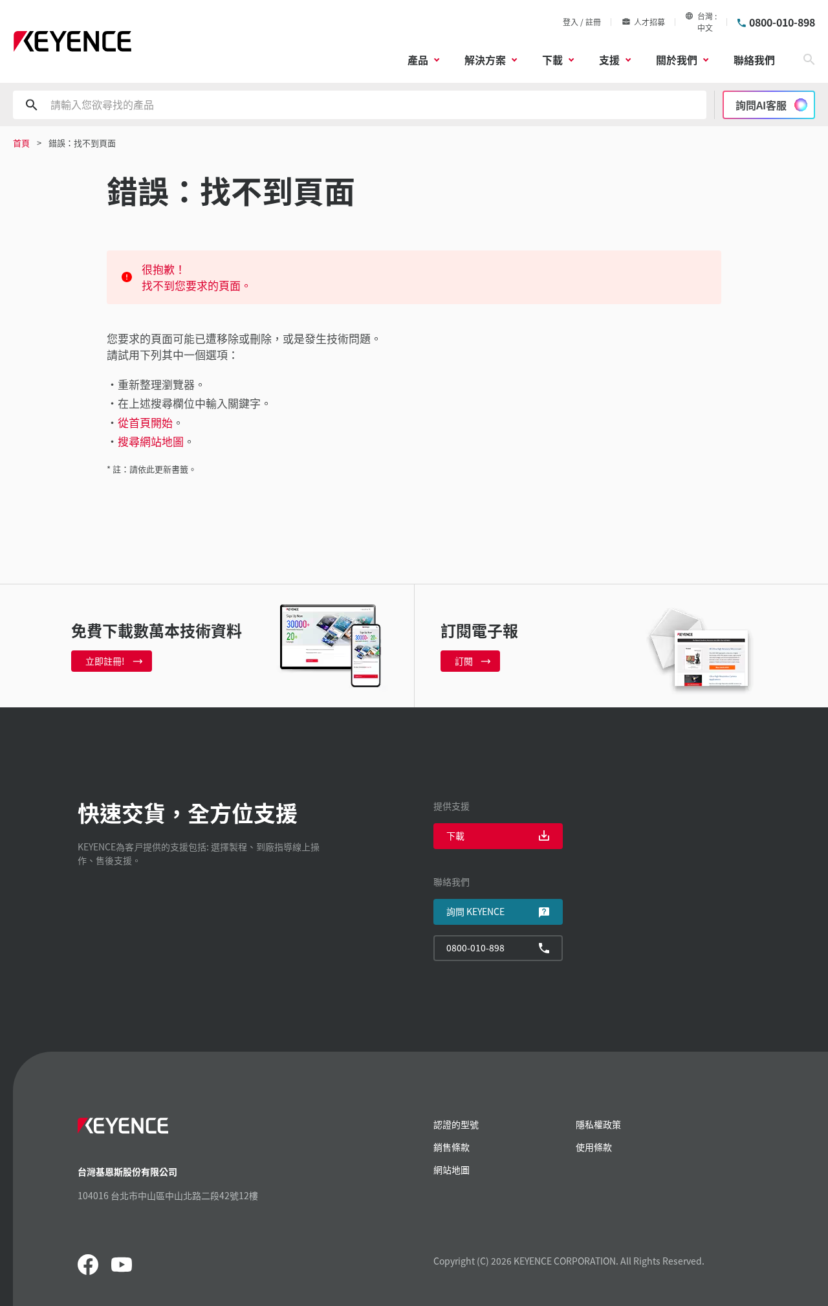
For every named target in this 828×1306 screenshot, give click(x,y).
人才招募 (649, 21)
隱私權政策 (598, 1124)
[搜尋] (809, 59)
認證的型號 (456, 1124)
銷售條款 (451, 1146)
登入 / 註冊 (582, 21)
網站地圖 (451, 1169)
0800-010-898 (782, 22)
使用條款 (594, 1146)
